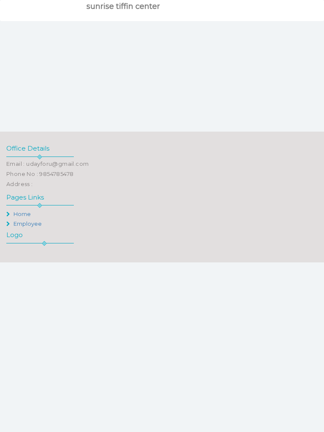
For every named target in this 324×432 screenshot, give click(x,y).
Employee (27, 223)
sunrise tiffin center (123, 6)
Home (21, 214)
